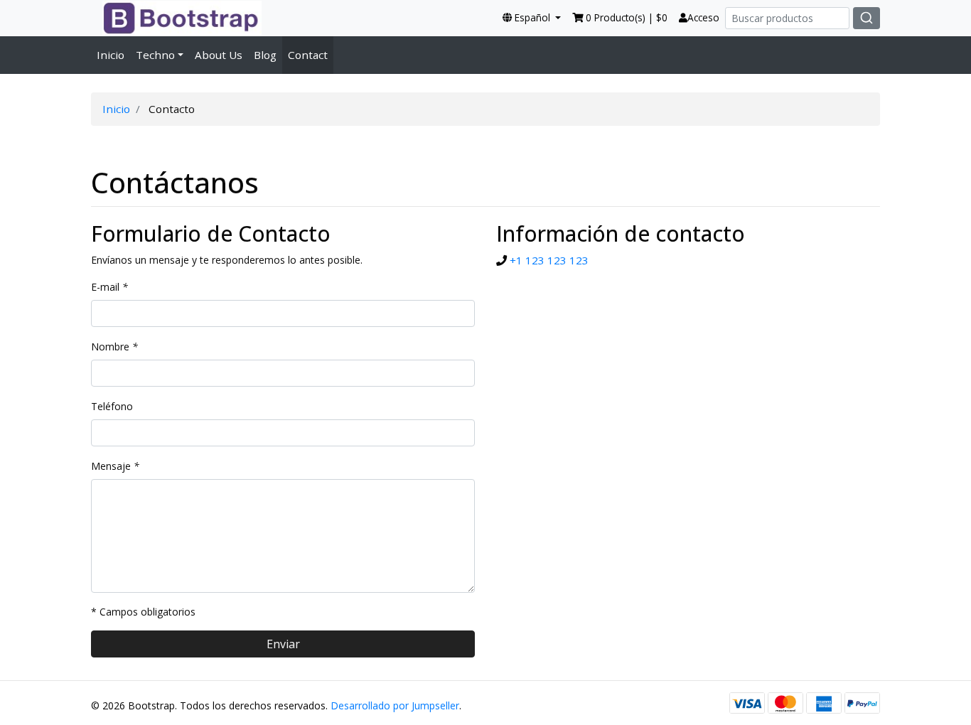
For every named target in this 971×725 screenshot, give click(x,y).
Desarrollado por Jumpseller (395, 705)
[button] (532, 18)
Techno (155, 55)
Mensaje (115, 466)
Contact (308, 55)
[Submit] (866, 18)
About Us (218, 55)
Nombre (114, 346)
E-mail (109, 287)
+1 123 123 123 (549, 260)
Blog (265, 55)
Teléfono (112, 406)
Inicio (110, 55)
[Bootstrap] (176, 18)
